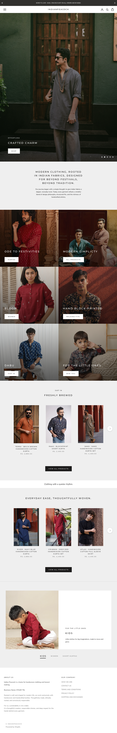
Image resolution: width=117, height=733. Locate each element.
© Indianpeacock (14, 724)
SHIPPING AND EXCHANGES (72, 697)
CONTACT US (66, 686)
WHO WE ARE (66, 682)
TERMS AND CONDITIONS (71, 689)
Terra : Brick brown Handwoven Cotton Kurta (26, 449)
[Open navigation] (4, 9)
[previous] (7, 428)
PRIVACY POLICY (67, 693)
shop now (16, 151)
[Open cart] (112, 9)
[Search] (107, 9)
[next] (109, 428)
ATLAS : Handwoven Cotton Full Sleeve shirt (90, 552)
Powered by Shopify (13, 727)
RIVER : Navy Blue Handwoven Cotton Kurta (26, 552)
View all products (59, 469)
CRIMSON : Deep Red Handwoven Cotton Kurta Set (58, 552)
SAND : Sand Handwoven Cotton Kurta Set (90, 449)
